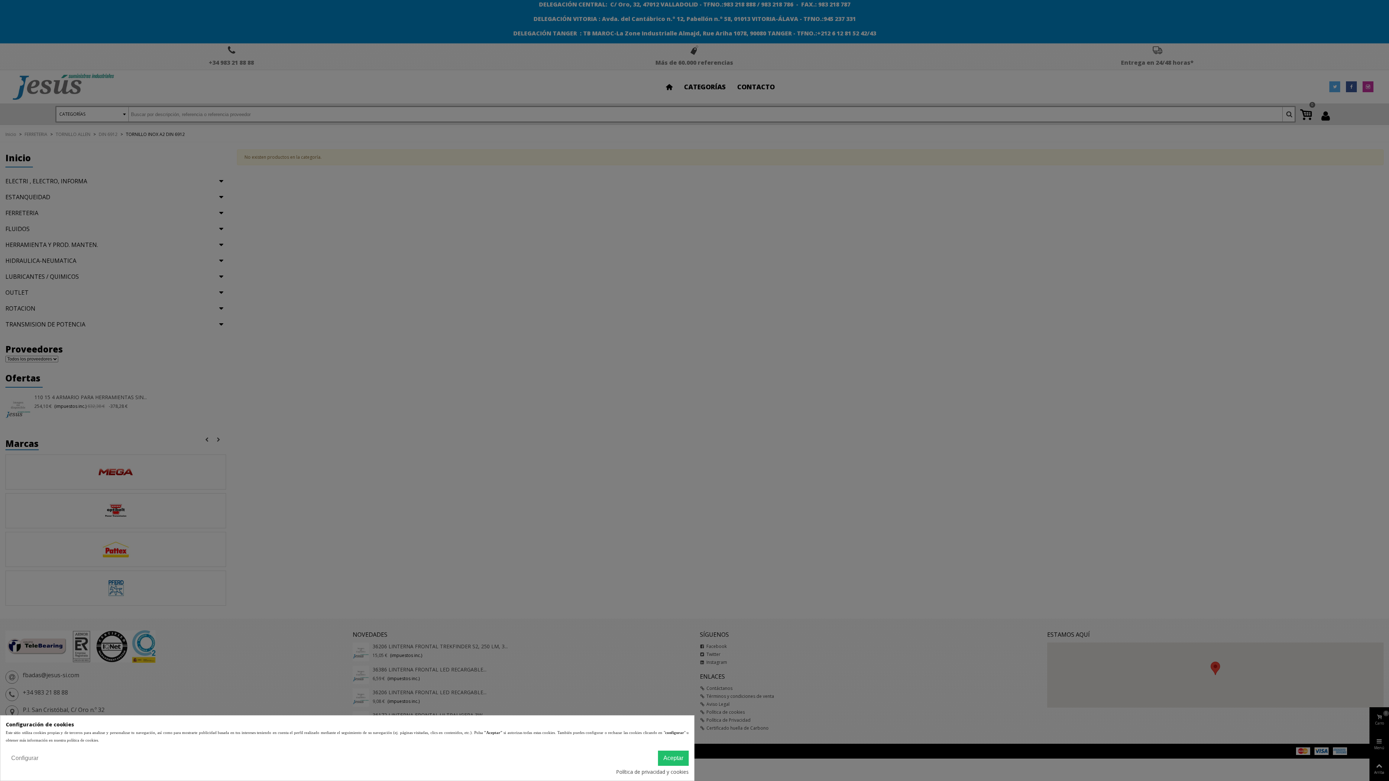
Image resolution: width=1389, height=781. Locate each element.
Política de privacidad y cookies (652, 771)
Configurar (24, 758)
